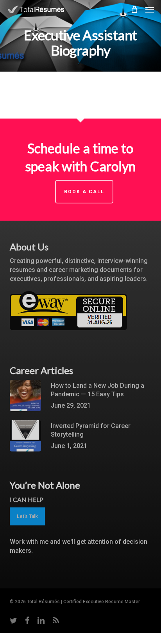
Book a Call (84, 191)
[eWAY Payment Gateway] (68, 334)
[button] (149, 9)
